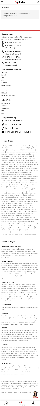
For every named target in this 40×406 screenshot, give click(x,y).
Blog (2, 80)
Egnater (14, 170)
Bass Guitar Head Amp (8, 322)
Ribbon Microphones (31, 368)
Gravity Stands (15, 183)
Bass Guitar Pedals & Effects (24, 324)
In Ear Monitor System (9, 272)
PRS (25, 209)
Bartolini (10, 154)
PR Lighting (20, 209)
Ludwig (33, 195)
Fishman (29, 175)
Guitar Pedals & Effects (17, 357)
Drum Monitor (12, 299)
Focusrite (16, 177)
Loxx (25, 195)
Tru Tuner (5, 230)
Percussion (8, 301)
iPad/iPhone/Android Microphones (12, 368)
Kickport (26, 191)
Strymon (20, 222)
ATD (21, 150)
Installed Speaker (7, 266)
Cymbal (17, 284)
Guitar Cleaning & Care (17, 349)
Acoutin (15, 146)
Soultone (10, 220)
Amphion (21, 148)
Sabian (3, 216)
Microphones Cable (25, 307)
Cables (3, 307)
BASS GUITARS (6, 313)
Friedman (4, 179)
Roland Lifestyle (17, 213)
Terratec (31, 228)
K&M (16, 191)
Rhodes (3, 211)
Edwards (7, 170)
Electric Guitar (16, 347)
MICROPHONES (6, 363)
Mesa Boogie (30, 199)
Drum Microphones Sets (9, 293)
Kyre (24, 193)
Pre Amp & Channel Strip (16, 334)
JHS (34, 189)
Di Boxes (13, 270)
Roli (24, 213)
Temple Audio (22, 228)
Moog (36, 201)
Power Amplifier (12, 268)
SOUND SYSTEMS (7, 261)
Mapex (22, 197)
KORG (9, 193)
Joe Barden (10, 191)
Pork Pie (13, 209)
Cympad (4, 162)
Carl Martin (17, 156)
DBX (18, 164)
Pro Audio (21, 274)
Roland (8, 213)
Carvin (31, 156)
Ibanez (3, 187)
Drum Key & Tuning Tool (28, 291)
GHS (10, 181)
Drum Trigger (10, 295)
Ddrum (22, 164)
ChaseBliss (4, 158)
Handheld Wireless (28, 372)
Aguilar (33, 146)
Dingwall (22, 166)
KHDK (21, 191)
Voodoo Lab (32, 232)
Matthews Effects (6, 199)
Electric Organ (5, 249)
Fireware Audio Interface (20, 330)
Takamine (27, 224)
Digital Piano (29, 253)
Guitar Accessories (28, 347)
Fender (23, 175)
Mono (26, 201)
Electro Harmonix (23, 170)
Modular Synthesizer (21, 255)
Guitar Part (29, 349)
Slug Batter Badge (22, 218)
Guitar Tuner (28, 351)
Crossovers (5, 274)
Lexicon (12, 195)
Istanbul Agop (24, 187)
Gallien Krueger (17, 179)
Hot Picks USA (14, 185)
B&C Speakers (32, 152)
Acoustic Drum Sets (7, 284)
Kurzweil (19, 193)
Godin (25, 181)
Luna (2, 197)
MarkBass (28, 197)
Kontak (3, 75)
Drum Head (16, 291)
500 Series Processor (16, 338)
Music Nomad (18, 203)
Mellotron (21, 199)
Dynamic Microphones (25, 366)
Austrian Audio (10, 152)
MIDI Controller (14, 253)
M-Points (4, 93)
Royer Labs (29, 213)
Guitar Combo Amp (19, 355)
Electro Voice (34, 170)
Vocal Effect (29, 370)
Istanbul (15, 187)
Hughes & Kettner (30, 185)
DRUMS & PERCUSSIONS (9, 282)
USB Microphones (19, 370)
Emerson (11, 172)
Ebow (35, 168)
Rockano (28, 211)
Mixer (4, 268)
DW (17, 168)
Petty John (11, 207)
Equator (26, 172)
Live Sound (17, 266)
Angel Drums (33, 148)
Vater (8, 232)
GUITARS (4, 345)
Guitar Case (5, 349)
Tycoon (22, 230)
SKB (14, 218)
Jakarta (4, 106)
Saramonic (25, 216)
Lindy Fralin (19, 195)
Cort (33, 158)
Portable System (15, 276)
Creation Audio (13, 160)
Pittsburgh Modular (28, 207)
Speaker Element (23, 268)
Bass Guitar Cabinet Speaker (10, 320)
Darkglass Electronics (30, 162)
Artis (2, 78)
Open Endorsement (8, 95)
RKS (16, 211)
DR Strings (29, 166)
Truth (10, 230)
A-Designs (4, 146)
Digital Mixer (34, 266)
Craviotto (4, 160)
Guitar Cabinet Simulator (22, 353)
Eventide (4, 175)
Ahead (3, 148)
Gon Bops (31, 181)
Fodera (22, 177)
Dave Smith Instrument (8, 164)
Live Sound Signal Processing (26, 272)
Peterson (4, 207)
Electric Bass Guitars (7, 324)
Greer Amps (25, 183)
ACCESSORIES (6, 305)
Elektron (4, 172)
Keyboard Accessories (26, 249)
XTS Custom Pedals (30, 234)
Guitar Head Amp (32, 355)
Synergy (20, 224)
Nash (25, 203)
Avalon (18, 152)
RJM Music (10, 211)
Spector (34, 220)
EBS (2, 170)
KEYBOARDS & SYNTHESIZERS (11, 247)
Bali (2, 111)
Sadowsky (10, 216)
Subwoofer (4, 276)
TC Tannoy (20, 226)
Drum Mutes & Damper (25, 293)
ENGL (21, 172)
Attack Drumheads (29, 150)
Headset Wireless (7, 374)
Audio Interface (6, 330)
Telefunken (13, 228)
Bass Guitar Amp (32, 318)
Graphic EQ (13, 274)
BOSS (8, 156)
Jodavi (3, 191)
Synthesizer (9, 255)
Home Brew (5, 185)
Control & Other (17, 263)
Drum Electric (14, 297)
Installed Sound (6, 263)
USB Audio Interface (18, 332)
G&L (10, 179)
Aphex (9, 150)
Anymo (3, 150)
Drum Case (28, 289)
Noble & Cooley (6, 205)
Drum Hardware (23, 299)
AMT (26, 148)
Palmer (29, 205)
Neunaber (31, 203)
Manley (16, 197)
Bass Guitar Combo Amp (28, 320)
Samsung (18, 216)
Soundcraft (17, 220)
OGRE (14, 205)
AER (29, 146)
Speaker (28, 274)
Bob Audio (25, 154)
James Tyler (13, 189)
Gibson (15, 181)
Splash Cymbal (6, 289)
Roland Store (5, 103)
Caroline (25, 156)
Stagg (15, 222)
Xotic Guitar (19, 234)
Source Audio (26, 220)
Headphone (30, 332)
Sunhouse (4, 224)
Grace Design (5, 183)
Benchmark (17, 154)
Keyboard (15, 249)
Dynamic (29, 168)
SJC (11, 218)
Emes (17, 172)
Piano (22, 253)
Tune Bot (16, 230)
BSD (2, 113)
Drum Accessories (18, 289)
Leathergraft (5, 195)
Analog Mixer (26, 266)
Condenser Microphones (9, 366)
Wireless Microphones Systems (11, 372)
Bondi (3, 156)
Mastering (4, 341)
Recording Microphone (17, 336)
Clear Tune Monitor (21, 158)
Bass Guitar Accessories (9, 316)
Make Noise (9, 197)
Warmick (11, 234)
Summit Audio (28, 222)
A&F (10, 146)
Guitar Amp (9, 353)
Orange (19, 205)
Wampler (4, 234)
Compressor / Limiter (31, 338)
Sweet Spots (13, 224)
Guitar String (19, 351)
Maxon (15, 199)
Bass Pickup (14, 318)
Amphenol (14, 148)
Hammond (33, 183)
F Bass (10, 175)
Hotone (22, 185)
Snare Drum (5, 297)
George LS (4, 181)
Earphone (35, 270)
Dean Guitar (29, 164)
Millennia (6, 201)
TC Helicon (12, 226)
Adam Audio (23, 146)
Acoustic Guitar (6, 347)
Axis (23, 152)
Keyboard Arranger (21, 251)
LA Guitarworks (31, 193)
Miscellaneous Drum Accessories (25, 295)
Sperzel (3, 222)
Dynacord (22, 168)
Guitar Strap (10, 351)
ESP (31, 172)
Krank (13, 193)
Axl (26, 152)
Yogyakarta (5, 108)
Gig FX (20, 181)
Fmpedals (4, 177)
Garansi (4, 83)
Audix (3, 152)
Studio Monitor (23, 341)
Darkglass (19, 162)
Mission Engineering (17, 201)
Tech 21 (26, 226)
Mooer (31, 201)
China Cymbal (25, 284)
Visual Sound (23, 232)
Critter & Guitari (24, 160)
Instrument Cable (12, 307)
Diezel (10, 166)
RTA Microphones (6, 370)
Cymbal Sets (12, 287)
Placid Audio (5, 209)
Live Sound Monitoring (24, 270)
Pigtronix (18, 207)
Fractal (35, 177)
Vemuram (14, 232)
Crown (32, 160)
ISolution (9, 187)
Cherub (12, 158)
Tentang (4, 72)
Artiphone (15, 150)
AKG (8, 148)
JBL (25, 189)
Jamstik (20, 189)
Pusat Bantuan (6, 85)
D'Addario (11, 162)
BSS (12, 156)
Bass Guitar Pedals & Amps (25, 322)
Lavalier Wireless (19, 374)
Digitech (15, 166)
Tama (33, 224)
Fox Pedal (29, 177)
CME (30, 158)
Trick (36, 228)
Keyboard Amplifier (7, 251)
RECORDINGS (5, 328)
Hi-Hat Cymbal (21, 287)
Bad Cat (4, 154)
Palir (24, 205)
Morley (10, 203)
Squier (9, 222)
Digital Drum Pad (25, 297)
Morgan (4, 203)
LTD (29, 195)
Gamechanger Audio (30, 179)
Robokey (21, 211)
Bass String (22, 318)
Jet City (29, 189)
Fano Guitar (16, 175)
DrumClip (4, 168)
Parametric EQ (13, 341)
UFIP (27, 230)
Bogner (32, 154)
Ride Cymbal (31, 287)
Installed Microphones (30, 263)
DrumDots (11, 168)
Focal (10, 177)
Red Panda (31, 209)
